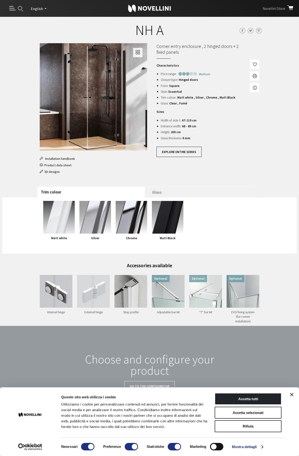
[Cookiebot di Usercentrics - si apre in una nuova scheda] (30, 446)
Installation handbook (59, 159)
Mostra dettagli (244, 447)
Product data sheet (57, 165)
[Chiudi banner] (291, 394)
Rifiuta (248, 426)
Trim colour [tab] (51, 192)
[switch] (131, 446)
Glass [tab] (157, 192)
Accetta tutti (248, 399)
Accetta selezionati (248, 413)
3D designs (51, 172)
